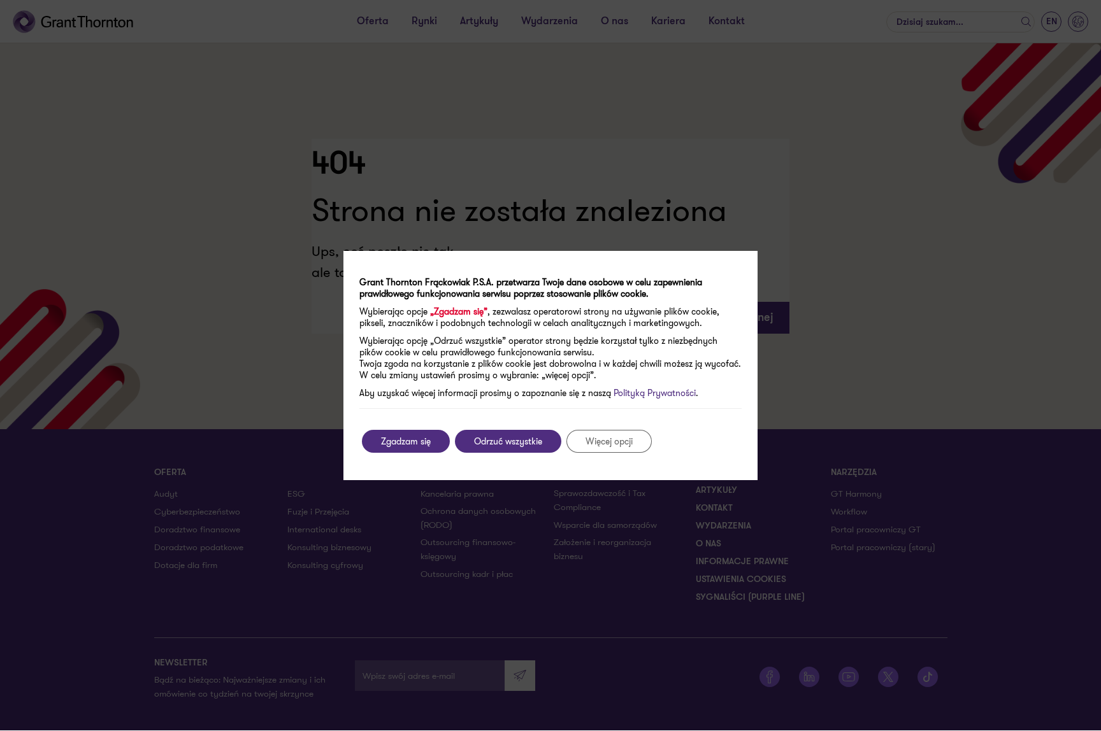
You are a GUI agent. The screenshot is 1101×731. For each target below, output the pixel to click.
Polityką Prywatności (655, 393)
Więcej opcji (609, 441)
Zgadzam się (406, 441)
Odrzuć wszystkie (508, 441)
